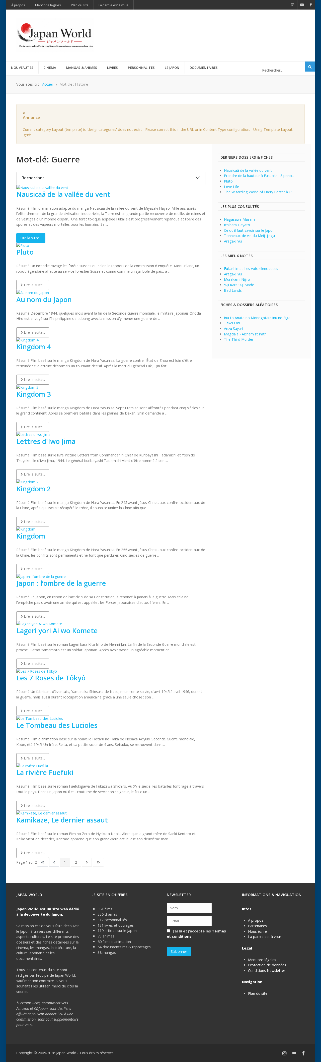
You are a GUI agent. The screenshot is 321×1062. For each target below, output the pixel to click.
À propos (255, 920)
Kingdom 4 (33, 346)
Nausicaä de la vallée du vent (63, 194)
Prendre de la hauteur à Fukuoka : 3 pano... (259, 175)
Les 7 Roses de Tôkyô (51, 677)
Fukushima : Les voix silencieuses (251, 268)
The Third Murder (238, 339)
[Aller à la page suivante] (87, 862)
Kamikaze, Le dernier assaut (62, 819)
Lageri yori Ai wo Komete (57, 630)
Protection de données (267, 965)
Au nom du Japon (44, 299)
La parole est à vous (265, 936)
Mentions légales (262, 959)
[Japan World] (55, 35)
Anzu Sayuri (233, 328)
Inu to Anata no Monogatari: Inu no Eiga (257, 317)
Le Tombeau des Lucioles (57, 725)
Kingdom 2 (33, 488)
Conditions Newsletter (266, 970)
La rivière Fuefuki (44, 772)
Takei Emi (232, 323)
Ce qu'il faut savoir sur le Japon (249, 230)
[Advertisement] (213, 27)
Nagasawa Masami (240, 219)
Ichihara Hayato (237, 224)
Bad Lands (233, 290)
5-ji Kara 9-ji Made (239, 284)
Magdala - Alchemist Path (245, 334)
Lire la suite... (30, 237)
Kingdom (30, 536)
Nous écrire (257, 931)
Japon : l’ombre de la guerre (61, 583)
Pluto (25, 252)
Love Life (231, 186)
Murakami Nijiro (237, 279)
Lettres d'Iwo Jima (45, 441)
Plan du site (257, 993)
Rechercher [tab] (33, 178)
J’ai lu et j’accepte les (196, 934)
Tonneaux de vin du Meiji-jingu (249, 235)
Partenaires (257, 925)
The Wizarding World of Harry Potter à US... (260, 192)
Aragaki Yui (233, 241)
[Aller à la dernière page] (98, 862)
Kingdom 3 (33, 394)
